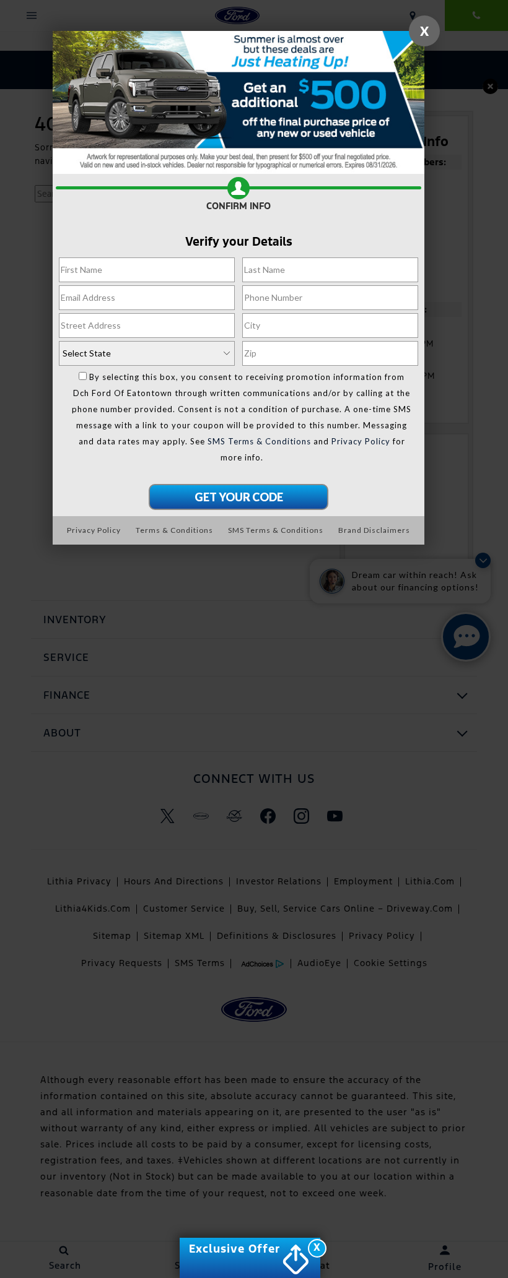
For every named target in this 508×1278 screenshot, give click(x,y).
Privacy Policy (360, 441)
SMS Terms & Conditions (259, 441)
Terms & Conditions (174, 530)
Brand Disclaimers (374, 530)
